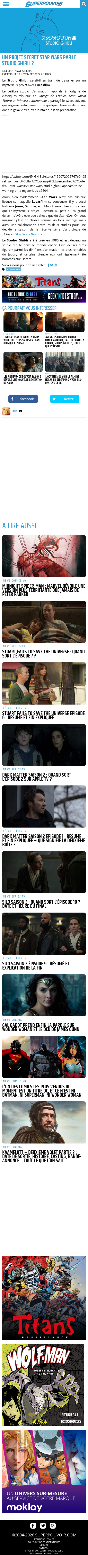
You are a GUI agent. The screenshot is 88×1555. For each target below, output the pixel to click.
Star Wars (13, 269)
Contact (44, 1547)
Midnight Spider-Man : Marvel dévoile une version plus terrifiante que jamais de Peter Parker (43, 590)
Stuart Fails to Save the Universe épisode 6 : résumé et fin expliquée (43, 716)
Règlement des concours (44, 1553)
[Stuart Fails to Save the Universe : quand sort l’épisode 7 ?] (44, 622)
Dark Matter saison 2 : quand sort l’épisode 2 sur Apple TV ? (36, 777)
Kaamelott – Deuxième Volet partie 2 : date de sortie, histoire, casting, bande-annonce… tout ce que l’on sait (41, 1157)
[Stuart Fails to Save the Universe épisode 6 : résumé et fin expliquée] (44, 683)
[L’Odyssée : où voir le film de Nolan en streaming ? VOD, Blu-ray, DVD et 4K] (65, 362)
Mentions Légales (44, 1539)
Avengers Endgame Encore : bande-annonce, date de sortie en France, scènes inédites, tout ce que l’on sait (65, 342)
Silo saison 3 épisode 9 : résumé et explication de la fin (35, 966)
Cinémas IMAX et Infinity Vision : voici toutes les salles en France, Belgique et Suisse (23, 340)
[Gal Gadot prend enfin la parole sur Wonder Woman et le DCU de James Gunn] (44, 995)
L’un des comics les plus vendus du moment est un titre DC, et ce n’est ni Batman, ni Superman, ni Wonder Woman (41, 1091)
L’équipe (44, 1544)
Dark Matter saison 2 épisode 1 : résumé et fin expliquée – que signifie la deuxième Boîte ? (43, 841)
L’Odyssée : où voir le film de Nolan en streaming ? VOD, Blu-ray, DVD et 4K (63, 379)
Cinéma (6, 70)
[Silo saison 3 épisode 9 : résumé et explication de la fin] (44, 934)
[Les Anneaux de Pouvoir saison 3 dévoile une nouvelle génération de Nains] (23, 362)
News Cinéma (23, 70)
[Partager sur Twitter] (65, 399)
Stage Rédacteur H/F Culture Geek (44, 1550)
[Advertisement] (44, 143)
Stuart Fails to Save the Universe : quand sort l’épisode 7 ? (43, 654)
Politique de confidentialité (44, 1542)
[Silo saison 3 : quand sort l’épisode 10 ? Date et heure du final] (44, 872)
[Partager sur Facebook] (23, 399)
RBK (9, 74)
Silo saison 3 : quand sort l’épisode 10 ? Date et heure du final (41, 904)
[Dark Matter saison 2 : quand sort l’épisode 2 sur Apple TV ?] (44, 745)
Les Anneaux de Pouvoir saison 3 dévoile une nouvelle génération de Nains (22, 379)
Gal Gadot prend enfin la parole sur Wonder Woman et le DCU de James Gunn (40, 1028)
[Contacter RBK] (20, 412)
